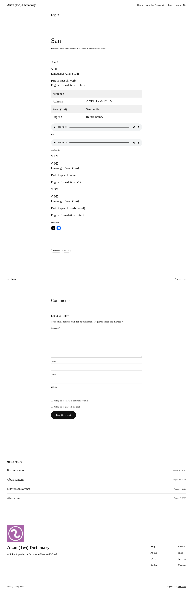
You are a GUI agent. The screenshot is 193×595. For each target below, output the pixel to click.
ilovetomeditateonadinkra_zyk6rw (73, 48)
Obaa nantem (15, 479)
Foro (13, 279)
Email (54, 374)
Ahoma (178, 279)
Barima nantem (16, 470)
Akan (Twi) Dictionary (21, 5)
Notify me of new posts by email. (67, 407)
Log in (55, 14)
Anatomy (56, 251)
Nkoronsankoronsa (18, 489)
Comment (55, 328)
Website (54, 387)
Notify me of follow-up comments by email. (71, 401)
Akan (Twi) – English (97, 48)
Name (54, 361)
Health (66, 251)
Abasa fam (13, 498)
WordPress (182, 587)
